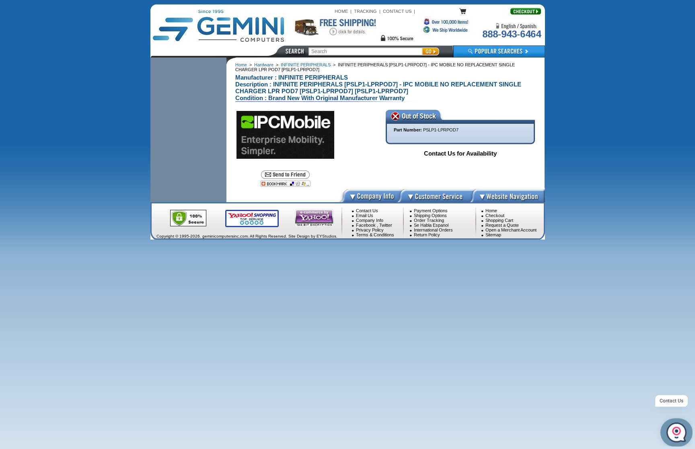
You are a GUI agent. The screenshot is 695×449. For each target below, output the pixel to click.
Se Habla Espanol (431, 225)
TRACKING (365, 11)
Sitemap (493, 234)
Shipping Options (430, 215)
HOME (341, 11)
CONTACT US (397, 11)
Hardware (263, 64)
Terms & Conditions (375, 234)
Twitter (385, 225)
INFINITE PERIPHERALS (306, 64)
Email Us (364, 215)
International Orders (433, 230)
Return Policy (427, 234)
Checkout (494, 215)
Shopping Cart (499, 220)
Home (241, 64)
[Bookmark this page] (285, 183)
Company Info (369, 220)
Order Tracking (429, 220)
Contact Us (367, 210)
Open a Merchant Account (511, 230)
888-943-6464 (511, 34)
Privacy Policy (370, 230)
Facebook (366, 225)
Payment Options (431, 210)
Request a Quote (502, 225)
